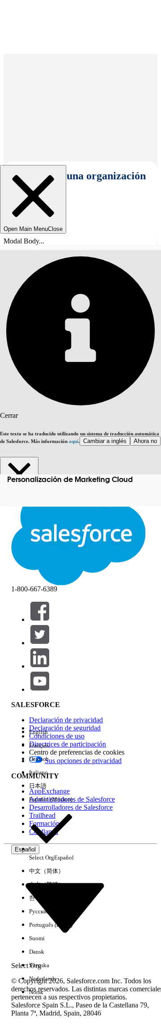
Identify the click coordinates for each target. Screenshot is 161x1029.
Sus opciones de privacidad (83, 760)
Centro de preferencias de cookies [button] (76, 752)
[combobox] (65, 907)
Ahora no (145, 441)
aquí (73, 441)
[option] (51, 732)
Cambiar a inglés (105, 441)
